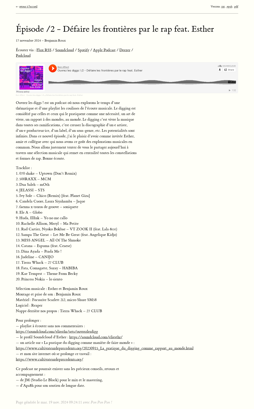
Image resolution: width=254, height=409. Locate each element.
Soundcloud (64, 50)
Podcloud (23, 55)
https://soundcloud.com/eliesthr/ (96, 337)
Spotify (83, 50)
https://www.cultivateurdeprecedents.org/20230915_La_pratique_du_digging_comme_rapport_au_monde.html (105, 348)
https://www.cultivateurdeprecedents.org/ (49, 359)
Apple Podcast (104, 50)
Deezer (124, 50)
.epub (229, 6)
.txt (223, 6)
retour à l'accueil (28, 6)
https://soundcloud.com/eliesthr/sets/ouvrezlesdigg (57, 331)
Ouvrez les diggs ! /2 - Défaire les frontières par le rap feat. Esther (54, 95)
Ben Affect (20, 95)
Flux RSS (44, 50)
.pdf (236, 6)
